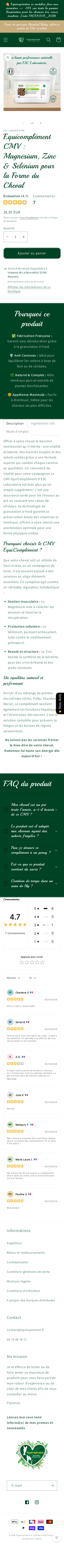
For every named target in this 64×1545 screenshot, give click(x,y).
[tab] (15, 423)
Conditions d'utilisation (23, 1291)
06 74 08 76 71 (17, 1339)
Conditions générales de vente (28, 1271)
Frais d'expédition (29, 217)
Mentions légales (19, 1281)
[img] (15, 202)
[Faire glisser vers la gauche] (23, 123)
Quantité (9, 228)
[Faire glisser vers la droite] (40, 123)
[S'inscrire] (52, 1485)
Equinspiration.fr (24, 1535)
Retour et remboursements (26, 1252)
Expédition (14, 1243)
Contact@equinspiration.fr (25, 1330)
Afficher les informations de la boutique (29, 289)
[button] (5, 40)
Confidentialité (17, 1262)
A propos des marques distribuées (31, 1300)
